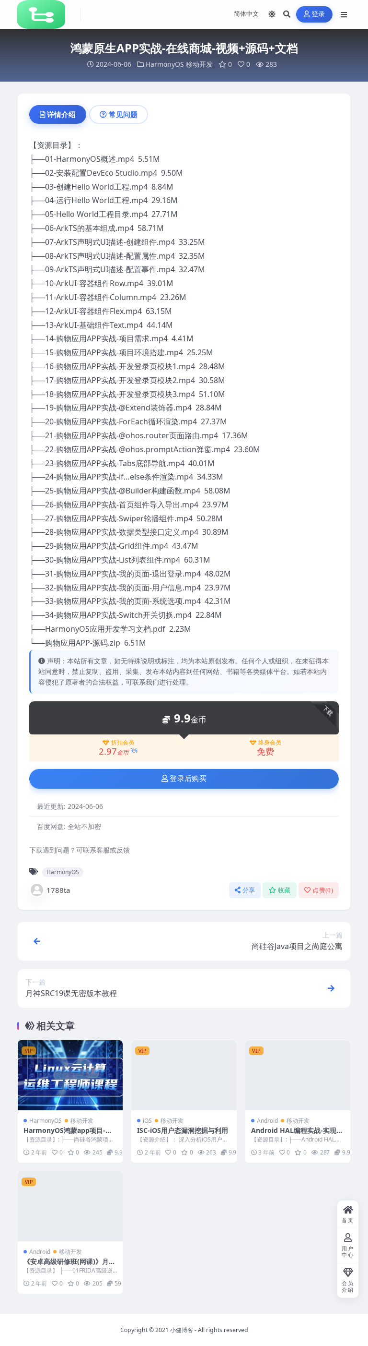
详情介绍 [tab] (61, 114)
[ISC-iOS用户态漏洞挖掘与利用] (183, 1075)
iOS (147, 1121)
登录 (318, 14)
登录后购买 (188, 778)
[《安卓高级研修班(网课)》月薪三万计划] (70, 1206)
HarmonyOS (165, 64)
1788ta (58, 890)
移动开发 (199, 64)
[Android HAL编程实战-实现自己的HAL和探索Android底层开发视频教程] (297, 1075)
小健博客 (181, 1330)
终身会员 (269, 742)
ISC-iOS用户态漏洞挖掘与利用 (182, 1130)
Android (267, 1121)
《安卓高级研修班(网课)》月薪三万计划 (69, 1265)
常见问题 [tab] (123, 114)
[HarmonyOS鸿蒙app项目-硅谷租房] (70, 1075)
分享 (248, 890)
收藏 (284, 890)
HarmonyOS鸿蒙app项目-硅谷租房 (67, 1134)
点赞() (322, 890)
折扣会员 (122, 742)
